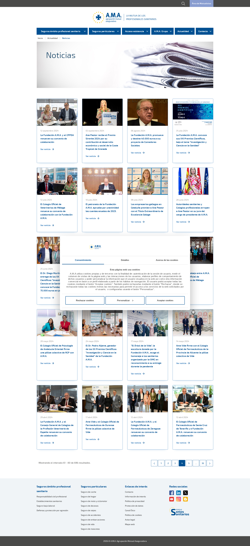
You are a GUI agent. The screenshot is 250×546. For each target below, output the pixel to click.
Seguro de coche (88, 491)
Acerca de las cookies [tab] (167, 260)
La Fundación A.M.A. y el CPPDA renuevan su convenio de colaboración (57, 138)
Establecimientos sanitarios (49, 501)
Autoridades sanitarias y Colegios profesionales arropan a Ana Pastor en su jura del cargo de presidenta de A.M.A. (192, 209)
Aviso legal (130, 519)
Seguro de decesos (89, 505)
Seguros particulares (93, 486)
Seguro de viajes (88, 510)
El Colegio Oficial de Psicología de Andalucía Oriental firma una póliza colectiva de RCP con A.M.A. (57, 351)
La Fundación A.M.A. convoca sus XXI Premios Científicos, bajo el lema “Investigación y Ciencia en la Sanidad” (191, 140)
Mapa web (130, 524)
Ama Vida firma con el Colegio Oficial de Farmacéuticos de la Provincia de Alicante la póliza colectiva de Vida (192, 351)
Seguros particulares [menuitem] (103, 31)
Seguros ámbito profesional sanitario (54, 489)
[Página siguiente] (210, 463)
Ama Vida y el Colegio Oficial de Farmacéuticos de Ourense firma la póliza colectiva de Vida (102, 427)
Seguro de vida (87, 524)
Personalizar (123, 300)
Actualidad (52, 38)
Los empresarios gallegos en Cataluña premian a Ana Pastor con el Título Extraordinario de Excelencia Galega (147, 209)
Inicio (40, 38)
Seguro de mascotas (90, 528)
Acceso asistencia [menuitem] (134, 31)
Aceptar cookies (165, 300)
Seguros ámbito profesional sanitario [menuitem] (60, 31)
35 (204, 463)
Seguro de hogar (88, 496)
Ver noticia (45, 149)
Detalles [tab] (125, 260)
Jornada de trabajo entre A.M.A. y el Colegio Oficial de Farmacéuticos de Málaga (193, 277)
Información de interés (135, 496)
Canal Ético (130, 510)
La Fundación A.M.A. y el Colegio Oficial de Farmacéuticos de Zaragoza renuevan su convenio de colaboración (145, 428)
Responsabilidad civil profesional (52, 496)
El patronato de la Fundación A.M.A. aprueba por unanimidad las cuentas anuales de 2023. (102, 208)
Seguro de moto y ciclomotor (94, 501)
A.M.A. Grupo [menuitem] (161, 31)
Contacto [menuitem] (203, 31)
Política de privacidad (134, 501)
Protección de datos (134, 505)
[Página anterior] (154, 463)
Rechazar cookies (85, 300)
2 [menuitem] (169, 463)
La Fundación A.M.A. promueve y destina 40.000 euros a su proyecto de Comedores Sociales (147, 140)
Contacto (129, 491)
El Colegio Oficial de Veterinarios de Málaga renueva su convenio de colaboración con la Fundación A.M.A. (56, 211)
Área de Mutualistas (201, 3)
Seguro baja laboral (46, 505)
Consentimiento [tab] (83, 260)
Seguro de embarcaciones (93, 519)
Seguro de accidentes (91, 515)
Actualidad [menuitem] (183, 31)
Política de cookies (133, 515)
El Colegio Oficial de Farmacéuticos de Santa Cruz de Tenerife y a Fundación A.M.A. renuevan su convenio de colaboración (191, 428)
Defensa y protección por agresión (52, 510)
